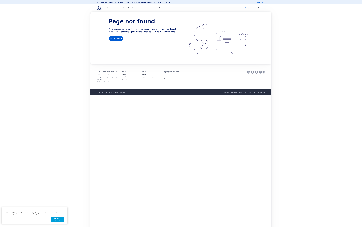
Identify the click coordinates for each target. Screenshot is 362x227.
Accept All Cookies (57, 219)
